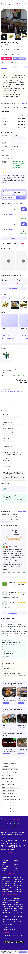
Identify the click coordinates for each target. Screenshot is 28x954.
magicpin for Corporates (9, 927)
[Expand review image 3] (15, 573)
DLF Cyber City (6, 881)
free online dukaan (18, 819)
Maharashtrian (5, 398)
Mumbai (16, 864)
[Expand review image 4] (20, 573)
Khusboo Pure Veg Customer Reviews (11, 799)
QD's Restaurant (6, 912)
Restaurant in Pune (6, 766)
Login (18, 3)
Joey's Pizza (5, 910)
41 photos (22, 30)
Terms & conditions (9, 507)
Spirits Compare (16, 919)
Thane (15, 866)
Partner (5, 924)
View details (5, 335)
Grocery (21, 832)
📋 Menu (10, 62)
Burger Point (17, 900)
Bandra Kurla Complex (8, 887)
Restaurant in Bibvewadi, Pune (9, 763)
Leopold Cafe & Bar (19, 908)
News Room (6, 916)
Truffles (4, 898)
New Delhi (5, 856)
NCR (15, 862)
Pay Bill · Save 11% (19, 58)
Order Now (6, 58)
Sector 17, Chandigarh (19, 883)
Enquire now (10, 338)
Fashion (16, 832)
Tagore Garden (18, 891)
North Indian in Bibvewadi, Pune (9, 775)
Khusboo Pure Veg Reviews (8, 796)
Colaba (16, 887)
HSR (3, 879)
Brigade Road (17, 877)
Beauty (11, 832)
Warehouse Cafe (18, 904)
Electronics (9, 835)
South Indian (15, 398)
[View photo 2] (11, 36)
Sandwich (19, 401)
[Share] (25, 62)
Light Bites (4, 407)
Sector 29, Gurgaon (19, 879)
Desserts (11, 404)
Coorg (15, 868)
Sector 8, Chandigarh (8, 883)
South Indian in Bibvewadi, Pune (9, 772)
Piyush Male (11, 602)
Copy (17, 369)
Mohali (4, 864)
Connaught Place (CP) (19, 889)
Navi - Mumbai (6, 866)
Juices (17, 404)
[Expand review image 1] (5, 573)
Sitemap (16, 922)
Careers (5, 929)
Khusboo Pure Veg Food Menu (9, 808)
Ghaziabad (5, 860)
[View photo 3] (18, 36)
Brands (10, 924)
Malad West (5, 889)
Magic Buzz (24, 297)
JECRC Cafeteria (18, 906)
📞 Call (4, 62)
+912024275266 (22, 386)
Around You (19, 916)
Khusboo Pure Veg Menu (8, 805)
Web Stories (12, 929)
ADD (23, 218)
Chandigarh (17, 858)
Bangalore (5, 858)
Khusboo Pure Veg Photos (8, 790)
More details (12, 214)
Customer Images (17, 297)
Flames (16, 902)
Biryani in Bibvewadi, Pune (8, 778)
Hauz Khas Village (7, 891)
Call (16, 951)
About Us (12, 916)
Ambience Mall (18, 881)
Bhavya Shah (12, 592)
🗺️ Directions (18, 62)
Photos (4, 297)
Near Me (9, 919)
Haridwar (16, 870)
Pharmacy (20, 835)
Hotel (14, 835)
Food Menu (10, 297)
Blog (4, 919)
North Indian (5, 401)
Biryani (12, 401)
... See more (23, 103)
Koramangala (6, 877)
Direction (24, 369)
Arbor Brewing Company (8, 900)
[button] (4, 36)
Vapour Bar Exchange (8, 906)
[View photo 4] (25, 36)
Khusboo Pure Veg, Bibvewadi (9, 784)
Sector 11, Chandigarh (8, 885)
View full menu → (22, 511)
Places (21, 922)
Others (14, 939)
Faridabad (16, 860)
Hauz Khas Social (18, 912)
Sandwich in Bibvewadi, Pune (9, 781)
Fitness (3, 835)
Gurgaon (16, 856)
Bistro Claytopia (18, 898)
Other (2, 837)
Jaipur (4, 862)
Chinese (4, 404)
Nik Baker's (5, 902)
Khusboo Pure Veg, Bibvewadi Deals (10, 787)
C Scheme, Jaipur (18, 885)
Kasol (3, 870)
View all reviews (12, 613)
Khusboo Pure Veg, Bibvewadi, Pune (10, 793)
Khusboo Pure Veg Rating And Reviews (11, 802)
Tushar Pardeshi (12, 583)
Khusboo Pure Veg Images (8, 811)
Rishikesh (4, 868)
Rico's (15, 910)
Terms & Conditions (8, 922)
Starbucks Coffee (7, 908)
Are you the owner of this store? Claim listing (11, 391)
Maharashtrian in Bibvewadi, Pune (10, 769)
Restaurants (4, 832)
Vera (18, 927)
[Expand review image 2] (10, 573)
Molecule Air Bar (6, 904)
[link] (8, 282)
